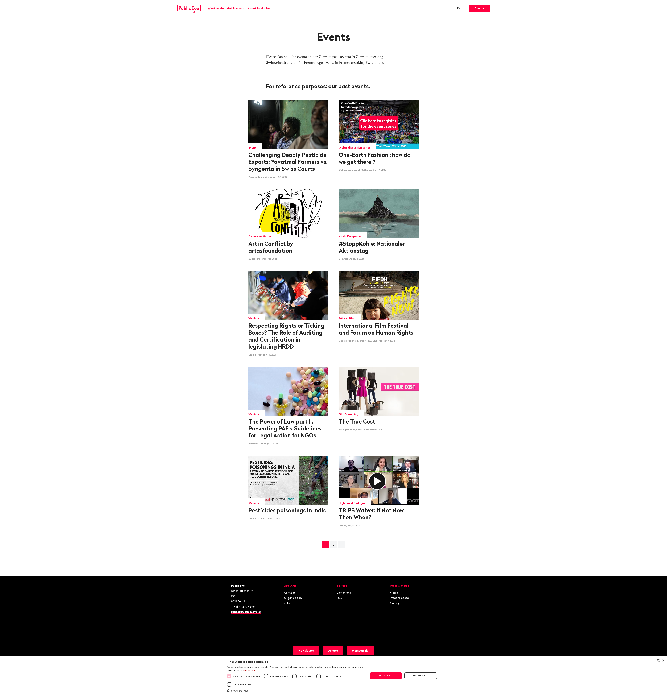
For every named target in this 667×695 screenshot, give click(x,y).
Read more (249, 670)
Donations (344, 592)
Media (394, 592)
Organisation (293, 598)
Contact (289, 592)
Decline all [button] (420, 675)
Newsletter (306, 650)
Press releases (399, 598)
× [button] (663, 660)
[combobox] (658, 660)
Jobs (287, 603)
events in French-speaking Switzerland (354, 62)
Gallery (395, 603)
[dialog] (333, 675)
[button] (295, 690)
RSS (339, 598)
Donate (479, 8)
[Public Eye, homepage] (189, 8)
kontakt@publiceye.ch (246, 611)
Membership (360, 650)
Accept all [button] (386, 675)
